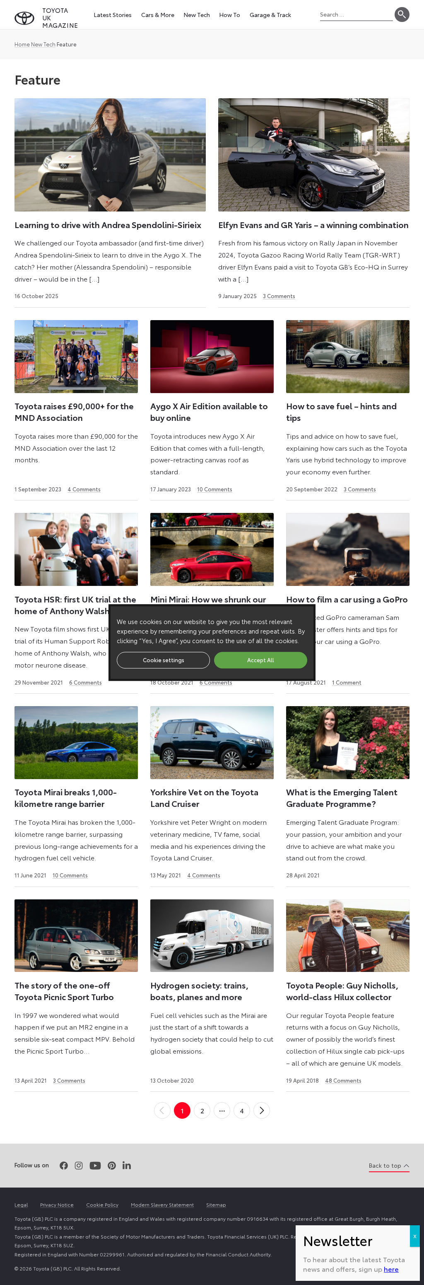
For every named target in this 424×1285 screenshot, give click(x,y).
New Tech (43, 44)
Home (22, 44)
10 (214, 489)
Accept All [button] (260, 659)
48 (343, 1080)
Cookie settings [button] (163, 659)
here (391, 1268)
